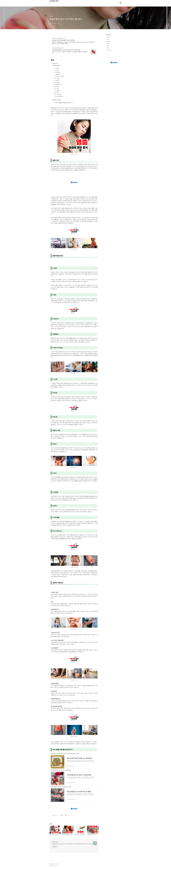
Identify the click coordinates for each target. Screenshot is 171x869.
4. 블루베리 (58, 74)
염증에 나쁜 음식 (57, 99)
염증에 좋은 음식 (57, 65)
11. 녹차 (57, 88)
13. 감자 (57, 92)
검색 (117, 3)
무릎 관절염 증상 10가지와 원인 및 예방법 (61, 786)
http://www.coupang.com (57, 38)
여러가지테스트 (109, 50)
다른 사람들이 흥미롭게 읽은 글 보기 (64, 102)
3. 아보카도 (58, 72)
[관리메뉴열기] (169, 2)
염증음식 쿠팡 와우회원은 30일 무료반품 (63, 40)
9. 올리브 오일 (58, 84)
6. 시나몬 (57, 78)
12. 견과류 (57, 90)
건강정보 (107, 37)
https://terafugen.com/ (57, 47)
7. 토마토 (57, 80)
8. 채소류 (57, 82)
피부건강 (107, 43)
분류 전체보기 (108, 34)
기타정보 (107, 48)
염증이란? (55, 63)
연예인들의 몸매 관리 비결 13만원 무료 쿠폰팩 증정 (66, 50)
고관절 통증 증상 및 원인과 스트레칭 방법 (61, 770)
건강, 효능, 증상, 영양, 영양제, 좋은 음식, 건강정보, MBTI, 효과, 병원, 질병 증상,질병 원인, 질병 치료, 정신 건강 (72, 843)
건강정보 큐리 (54, 1)
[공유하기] (56, 815)
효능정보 (107, 39)
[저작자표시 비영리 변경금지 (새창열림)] (66, 815)
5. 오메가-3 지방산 (59, 76)
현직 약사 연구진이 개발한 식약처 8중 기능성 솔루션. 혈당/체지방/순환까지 (70, 52)
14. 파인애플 (58, 94)
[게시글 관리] (57, 815)
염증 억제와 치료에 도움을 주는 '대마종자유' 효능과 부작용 (65, 753)
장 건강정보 (108, 41)
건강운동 (107, 45)
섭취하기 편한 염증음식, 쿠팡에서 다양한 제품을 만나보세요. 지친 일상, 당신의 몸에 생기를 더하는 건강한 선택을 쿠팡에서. (73, 42)
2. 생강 (56, 70)
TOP (120, 864)
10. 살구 (57, 86)
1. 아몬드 (57, 68)
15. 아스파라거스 (59, 96)
